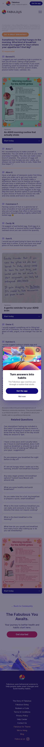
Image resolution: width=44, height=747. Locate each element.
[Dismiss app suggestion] (38, 350)
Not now (22, 396)
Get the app (22, 391)
